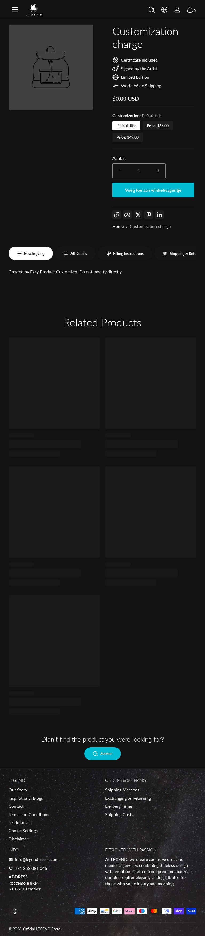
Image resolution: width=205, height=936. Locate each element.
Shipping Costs (119, 814)
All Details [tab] (78, 253)
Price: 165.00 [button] (158, 125)
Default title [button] (126, 125)
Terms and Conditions (29, 814)
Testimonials (20, 822)
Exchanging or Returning (128, 798)
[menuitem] (54, 790)
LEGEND (43, 929)
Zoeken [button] (106, 753)
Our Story (18, 789)
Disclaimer (18, 838)
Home (118, 226)
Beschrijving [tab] (34, 253)
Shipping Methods (122, 789)
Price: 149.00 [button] (128, 137)
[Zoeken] (151, 9)
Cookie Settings (23, 830)
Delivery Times (119, 806)
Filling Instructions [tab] (128, 253)
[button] (151, 9)
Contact (16, 806)
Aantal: (119, 158)
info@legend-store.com (36, 859)
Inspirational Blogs (26, 798)
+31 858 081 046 (31, 868)
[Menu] (15, 9)
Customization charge (150, 226)
